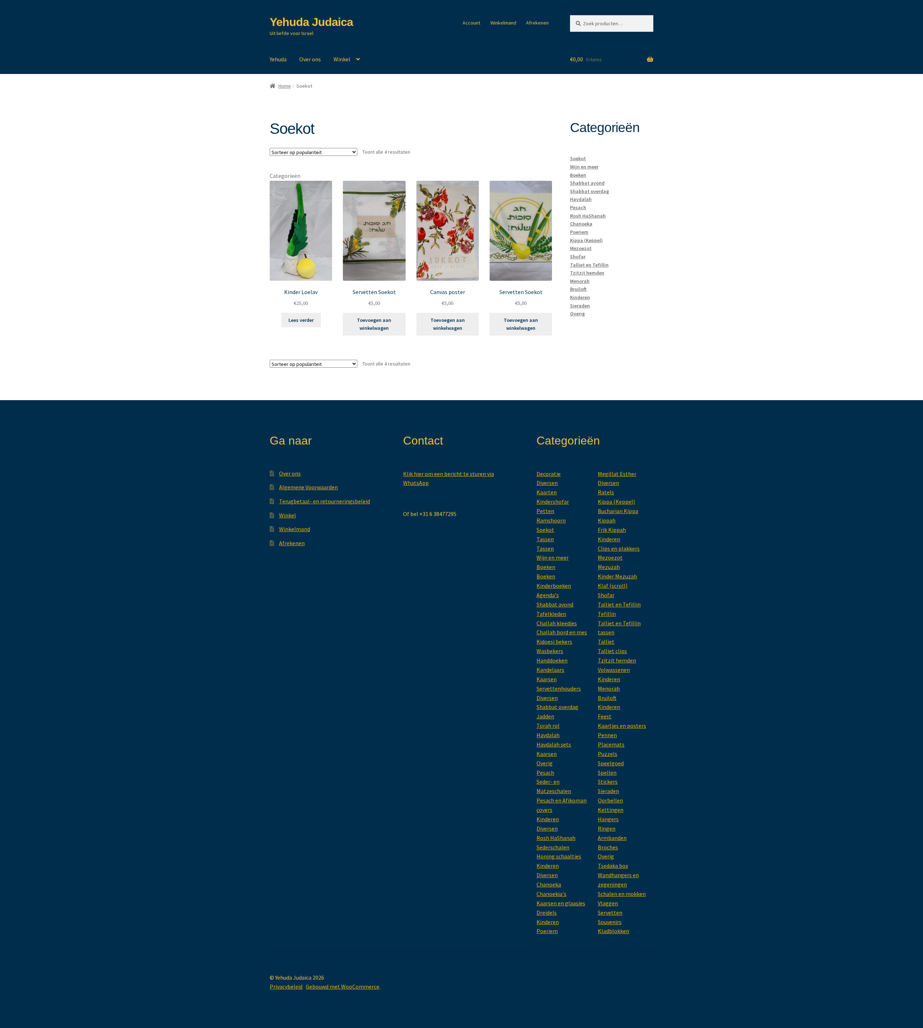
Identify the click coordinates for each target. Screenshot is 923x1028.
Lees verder (301, 320)
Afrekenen (537, 22)
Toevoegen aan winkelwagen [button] (374, 324)
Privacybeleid (286, 986)
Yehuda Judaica (311, 22)
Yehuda (278, 59)
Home (284, 86)
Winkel (342, 59)
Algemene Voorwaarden (308, 487)
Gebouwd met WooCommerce (342, 986)
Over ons (310, 59)
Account (471, 22)
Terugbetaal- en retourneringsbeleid (324, 501)
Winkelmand (503, 22)
